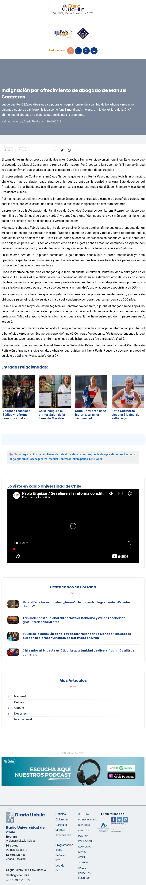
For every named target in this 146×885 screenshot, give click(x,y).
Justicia (8, 150)
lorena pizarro (38, 458)
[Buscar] (86, 50)
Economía (84, 846)
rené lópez (95, 458)
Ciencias (83, 830)
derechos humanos (123, 454)
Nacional (20, 696)
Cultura (19, 708)
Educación (85, 841)
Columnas (62, 819)
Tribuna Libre (63, 835)
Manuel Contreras (60, 458)
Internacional (23, 719)
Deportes (20, 713)
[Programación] (78, 50)
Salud (82, 867)
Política (23, 150)
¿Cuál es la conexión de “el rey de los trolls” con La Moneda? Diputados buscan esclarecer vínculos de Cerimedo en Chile (77, 636)
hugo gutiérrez (19, 458)
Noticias (61, 814)
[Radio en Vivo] (70, 50)
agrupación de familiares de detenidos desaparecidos (57, 454)
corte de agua (101, 454)
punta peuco (80, 458)
